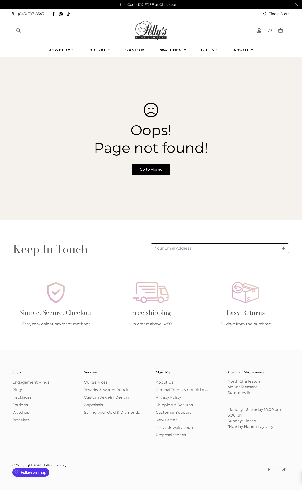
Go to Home (151, 169)
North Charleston (243, 381)
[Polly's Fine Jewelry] (151, 30)
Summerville (239, 392)
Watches (171, 50)
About (241, 50)
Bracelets (21, 420)
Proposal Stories (171, 435)
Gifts (207, 50)
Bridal (98, 50)
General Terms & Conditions (182, 390)
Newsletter (166, 420)
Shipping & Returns (174, 405)
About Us (164, 382)
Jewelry (60, 50)
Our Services (96, 382)
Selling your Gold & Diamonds (112, 412)
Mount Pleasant (242, 387)
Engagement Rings (31, 382)
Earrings (20, 405)
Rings (17, 390)
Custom (135, 50)
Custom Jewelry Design (106, 397)
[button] (279, 30)
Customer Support (173, 412)
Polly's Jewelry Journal (176, 427)
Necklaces (22, 397)
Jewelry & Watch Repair (106, 390)
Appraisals (93, 405)
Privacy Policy (168, 397)
